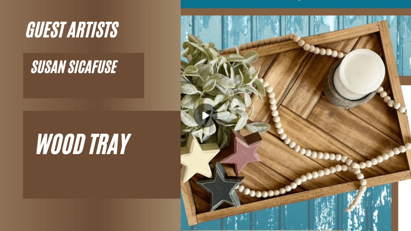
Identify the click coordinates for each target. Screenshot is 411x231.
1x (390, 221)
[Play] (32, 223)
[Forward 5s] (45, 223)
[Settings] (378, 223)
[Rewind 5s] (20, 223)
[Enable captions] (366, 223)
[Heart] (205, 223)
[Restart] (8, 223)
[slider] (205, 213)
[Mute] (57, 223)
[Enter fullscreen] (403, 223)
